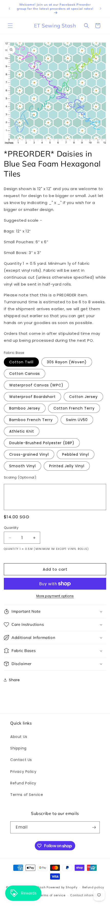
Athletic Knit (21, 431)
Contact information (86, 895)
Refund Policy (23, 783)
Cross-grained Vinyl (29, 454)
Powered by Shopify (62, 887)
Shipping (18, 748)
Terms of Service (26, 794)
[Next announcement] (100, 8)
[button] (10, 25)
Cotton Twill (21, 362)
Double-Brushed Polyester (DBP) (41, 442)
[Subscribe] (94, 827)
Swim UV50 (77, 419)
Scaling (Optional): (20, 477)
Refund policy (93, 887)
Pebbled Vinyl (75, 454)
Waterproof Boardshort (32, 396)
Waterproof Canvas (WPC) (36, 385)
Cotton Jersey (83, 396)
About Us (18, 736)
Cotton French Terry (74, 408)
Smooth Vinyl (22, 466)
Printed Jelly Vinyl (66, 466)
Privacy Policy (23, 771)
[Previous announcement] (9, 8)
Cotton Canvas (24, 373)
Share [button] (14, 680)
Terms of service (52, 895)
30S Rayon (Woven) (67, 362)
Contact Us (21, 759)
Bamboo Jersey (24, 408)
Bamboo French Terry (31, 419)
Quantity (11, 527)
